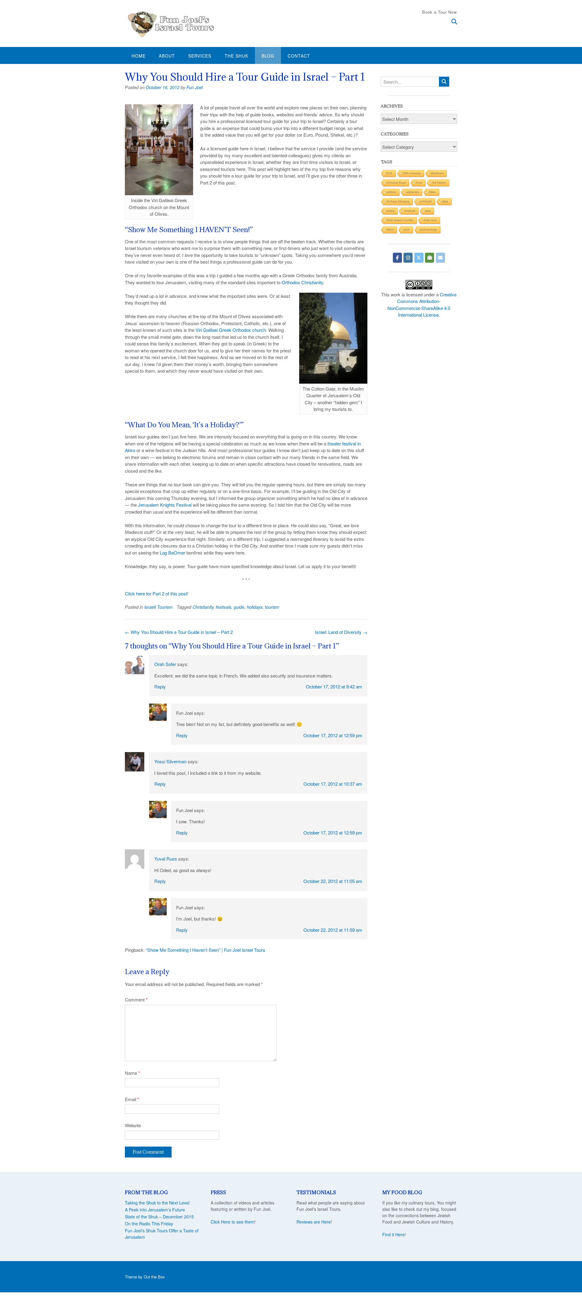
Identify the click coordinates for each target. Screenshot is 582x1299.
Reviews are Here (313, 1222)
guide (239, 607)
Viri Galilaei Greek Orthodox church (231, 330)
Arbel (390, 229)
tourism (272, 607)
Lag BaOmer (172, 552)
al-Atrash (426, 201)
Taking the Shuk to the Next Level (157, 1203)
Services (199, 56)
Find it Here (393, 1234)
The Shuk (236, 56)
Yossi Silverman (170, 761)
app (428, 210)
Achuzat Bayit (396, 182)
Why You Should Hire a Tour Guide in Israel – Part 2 (179, 632)
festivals (223, 607)
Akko (432, 192)
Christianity (202, 607)
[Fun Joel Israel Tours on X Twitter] (418, 258)
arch (407, 229)
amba (390, 210)
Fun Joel (194, 87)
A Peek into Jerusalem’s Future (155, 1210)
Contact (299, 56)
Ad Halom (439, 182)
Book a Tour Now (439, 12)
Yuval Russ (165, 858)
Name (132, 1073)
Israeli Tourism (158, 607)
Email (132, 1099)
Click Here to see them (232, 1222)
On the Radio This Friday (149, 1224)
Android (409, 210)
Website (133, 1125)
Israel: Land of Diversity (341, 632)
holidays (255, 607)
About (167, 56)
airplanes (412, 192)
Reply (160, 686)
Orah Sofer (165, 664)
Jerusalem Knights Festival (165, 504)
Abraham (437, 173)
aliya (445, 201)
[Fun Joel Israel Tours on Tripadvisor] (429, 258)
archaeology (428, 229)
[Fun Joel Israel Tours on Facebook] (397, 258)
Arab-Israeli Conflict (399, 220)
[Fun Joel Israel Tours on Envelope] (440, 258)
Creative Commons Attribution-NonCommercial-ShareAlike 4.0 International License (422, 304)
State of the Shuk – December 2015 (159, 1217)
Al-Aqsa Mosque (398, 201)
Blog (268, 56)
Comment (136, 999)
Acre (419, 182)
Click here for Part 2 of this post (156, 593)
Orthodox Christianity (302, 282)
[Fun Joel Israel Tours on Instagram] (408, 258)
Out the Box (154, 1277)
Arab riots (430, 220)
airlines (391, 192)
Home (139, 56)
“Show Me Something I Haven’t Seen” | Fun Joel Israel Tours (205, 950)
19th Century (412, 173)
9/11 (389, 173)
